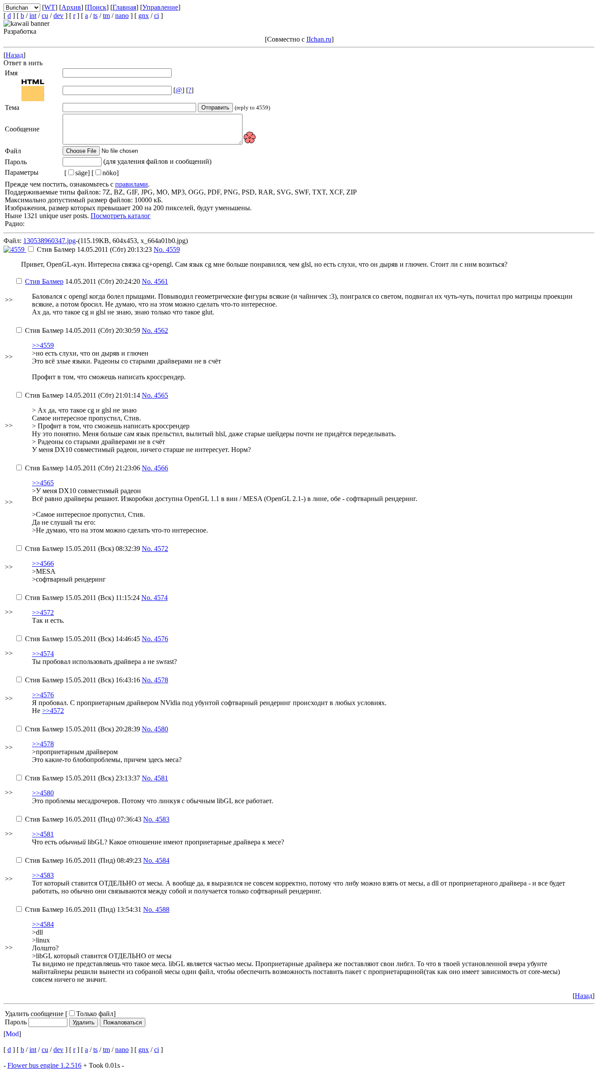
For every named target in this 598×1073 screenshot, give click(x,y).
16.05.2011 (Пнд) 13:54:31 (84, 909)
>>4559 (43, 345)
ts (95, 15)
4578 (161, 680)
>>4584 (43, 924)
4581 (161, 778)
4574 (161, 597)
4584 (162, 860)
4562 (161, 330)
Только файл (94, 1013)
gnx (143, 15)
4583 (162, 819)
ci (156, 15)
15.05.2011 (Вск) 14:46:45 (83, 638)
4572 (161, 548)
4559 (173, 249)
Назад (14, 55)
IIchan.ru (318, 39)
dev (58, 15)
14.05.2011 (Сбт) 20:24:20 (83, 281)
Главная (124, 7)
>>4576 (43, 695)
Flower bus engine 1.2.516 (44, 1065)
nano (122, 15)
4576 (161, 638)
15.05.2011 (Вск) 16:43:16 (83, 680)
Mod (12, 1034)
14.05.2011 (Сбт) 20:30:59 (83, 330)
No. (160, 249)
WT (49, 7)
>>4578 (43, 744)
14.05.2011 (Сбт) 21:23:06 (83, 468)
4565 (161, 395)
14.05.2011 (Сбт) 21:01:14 (83, 395)
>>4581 (43, 834)
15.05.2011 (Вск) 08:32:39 (83, 548)
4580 (161, 729)
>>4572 (43, 612)
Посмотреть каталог (121, 215)
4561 (161, 281)
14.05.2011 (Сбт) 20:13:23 (95, 249)
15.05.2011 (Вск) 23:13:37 (83, 778)
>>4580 (43, 793)
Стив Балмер (44, 281)
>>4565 (43, 483)
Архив (71, 7)
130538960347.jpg (49, 240)
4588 (162, 909)
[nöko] (105, 172)
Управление (160, 7)
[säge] (77, 172)
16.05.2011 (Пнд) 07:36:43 (84, 819)
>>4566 (43, 563)
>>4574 (43, 653)
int (32, 15)
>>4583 (43, 875)
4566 (161, 468)
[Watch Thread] (185, 249)
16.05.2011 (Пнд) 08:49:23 (84, 860)
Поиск (96, 7)
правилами (131, 184)
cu (45, 15)
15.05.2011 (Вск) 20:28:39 (83, 729)
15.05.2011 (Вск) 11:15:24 (83, 597)
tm (106, 15)
